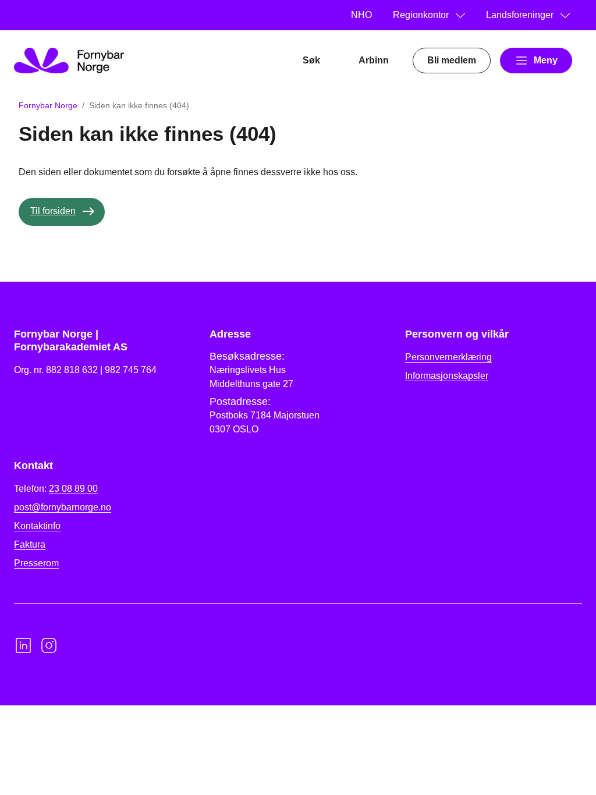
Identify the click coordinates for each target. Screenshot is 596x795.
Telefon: (56, 489)
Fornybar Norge (48, 105)
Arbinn (374, 60)
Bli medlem (451, 60)
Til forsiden (53, 211)
